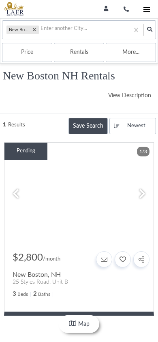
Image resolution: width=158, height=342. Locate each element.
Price (27, 52)
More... (130, 52)
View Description (129, 95)
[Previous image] (15, 194)
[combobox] (41, 29)
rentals (79, 52)
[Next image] (142, 194)
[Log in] (106, 9)
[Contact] (104, 259)
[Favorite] (123, 259)
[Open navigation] (146, 9)
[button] (34, 30)
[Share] (141, 259)
